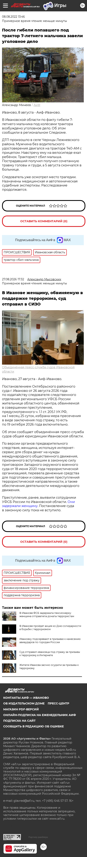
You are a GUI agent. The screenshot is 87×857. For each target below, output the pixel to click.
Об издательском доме (24, 703)
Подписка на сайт (19, 721)
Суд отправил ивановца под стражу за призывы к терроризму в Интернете (49, 653)
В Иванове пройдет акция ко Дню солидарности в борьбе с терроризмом (50, 627)
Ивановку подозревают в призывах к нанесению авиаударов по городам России (50, 640)
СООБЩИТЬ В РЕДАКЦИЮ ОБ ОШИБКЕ (33, 726)
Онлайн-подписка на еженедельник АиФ (39, 715)
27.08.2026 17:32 (13, 279)
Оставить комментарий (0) (43, 221)
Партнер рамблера (38, 837)
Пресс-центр (58, 703)
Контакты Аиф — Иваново (26, 698)
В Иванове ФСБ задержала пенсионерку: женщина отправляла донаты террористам (46, 614)
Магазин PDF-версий (21, 709)
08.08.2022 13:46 (13, 16)
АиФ (37, 105)
